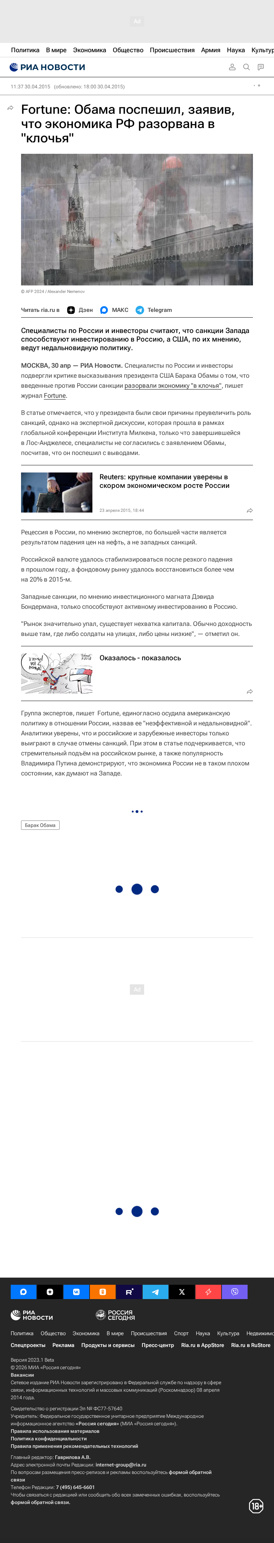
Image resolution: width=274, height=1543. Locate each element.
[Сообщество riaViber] (235, 1292)
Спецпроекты (28, 1345)
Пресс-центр (158, 1345)
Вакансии (22, 1375)
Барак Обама (40, 825)
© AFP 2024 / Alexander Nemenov (53, 291)
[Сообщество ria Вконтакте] (76, 1292)
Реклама (63, 1345)
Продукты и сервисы (108, 1345)
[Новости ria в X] (182, 1292)
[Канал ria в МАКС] (23, 1292)
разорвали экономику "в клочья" (173, 385)
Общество (53, 1333)
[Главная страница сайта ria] (46, 67)
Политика (22, 1333)
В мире (115, 1333)
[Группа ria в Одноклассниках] (103, 1292)
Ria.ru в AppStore (202, 1345)
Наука (203, 1333)
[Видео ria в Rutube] (129, 1292)
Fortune (55, 395)
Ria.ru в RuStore (250, 1345)
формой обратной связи (40, 1502)
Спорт (181, 1333)
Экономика (86, 1333)
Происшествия (149, 1333)
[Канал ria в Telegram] (155, 1292)
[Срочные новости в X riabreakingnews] (208, 1292)
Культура (228, 1333)
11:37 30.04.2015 (30, 86)
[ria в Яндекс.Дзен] (50, 1292)
